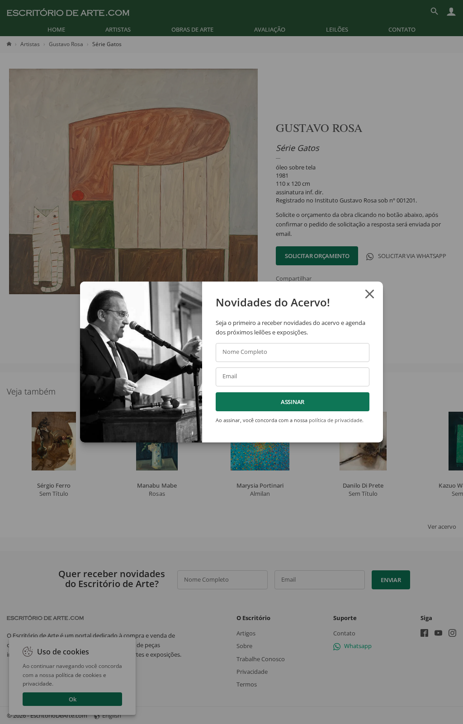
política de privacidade (335, 420)
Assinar (292, 402)
